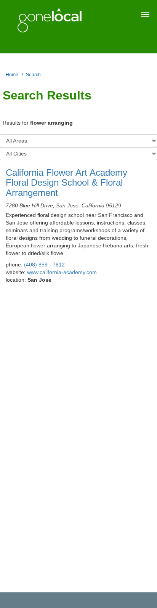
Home (12, 74)
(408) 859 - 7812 (44, 264)
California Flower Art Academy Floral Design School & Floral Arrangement (66, 182)
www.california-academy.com (62, 272)
